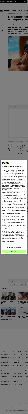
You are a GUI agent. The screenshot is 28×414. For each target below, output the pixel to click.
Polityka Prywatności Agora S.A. (19, 210)
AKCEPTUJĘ (14, 251)
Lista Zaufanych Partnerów (8, 243)
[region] (14, 207)
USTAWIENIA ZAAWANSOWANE (14, 247)
